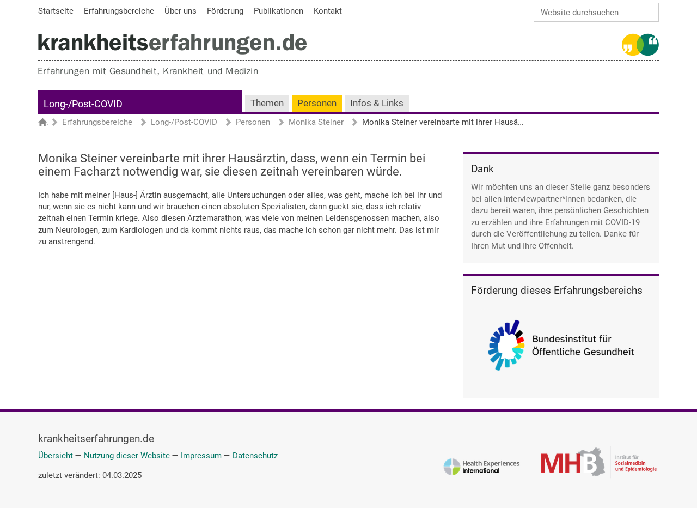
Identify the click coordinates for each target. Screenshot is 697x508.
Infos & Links (376, 103)
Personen (317, 103)
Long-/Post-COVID (83, 104)
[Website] (172, 44)
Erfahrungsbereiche (97, 122)
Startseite (47, 123)
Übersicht (55, 456)
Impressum (201, 456)
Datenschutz (255, 456)
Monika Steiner (316, 122)
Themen (267, 103)
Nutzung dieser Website (127, 456)
